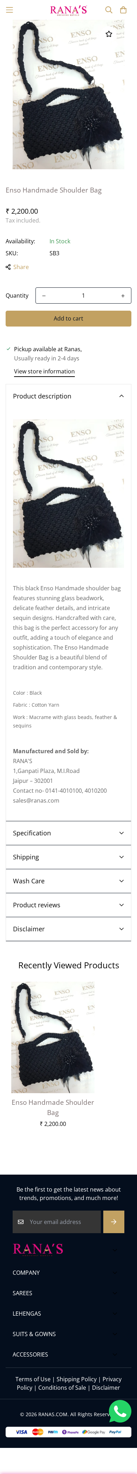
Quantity (17, 295)
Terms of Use (33, 1379)
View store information (44, 371)
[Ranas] (68, 10)
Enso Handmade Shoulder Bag (53, 1107)
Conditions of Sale (62, 1387)
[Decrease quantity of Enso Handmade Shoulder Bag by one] (44, 296)
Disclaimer (106, 1387)
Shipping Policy (77, 1379)
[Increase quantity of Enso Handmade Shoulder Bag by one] (123, 296)
